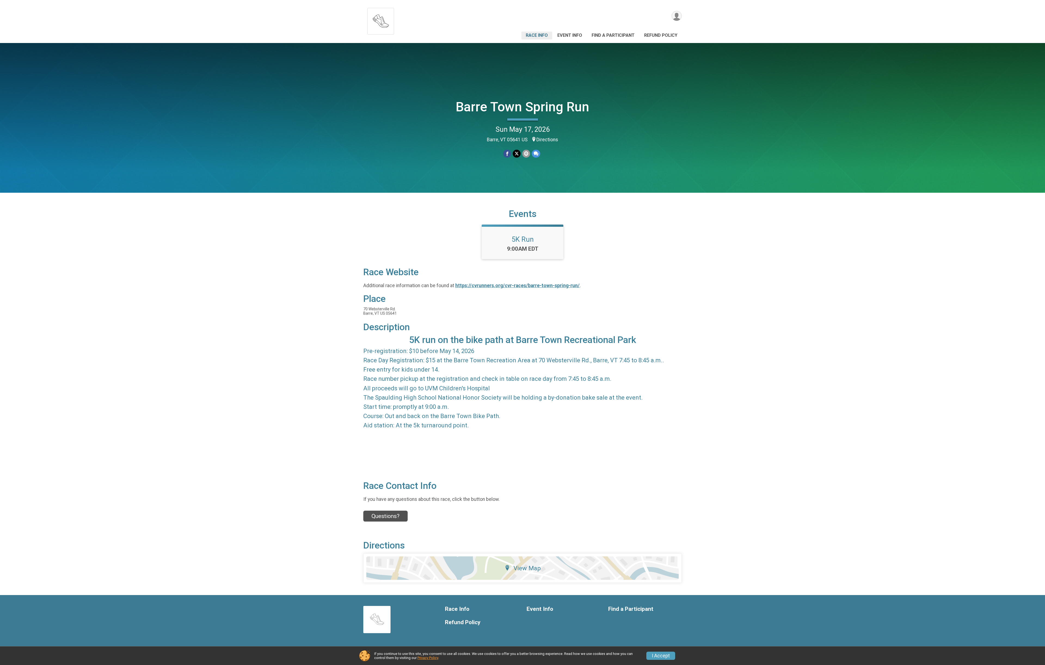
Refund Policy (660, 35)
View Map (527, 568)
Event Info (569, 35)
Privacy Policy (427, 658)
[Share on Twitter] (517, 154)
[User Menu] (677, 16)
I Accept (661, 655)
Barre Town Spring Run (522, 107)
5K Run (523, 239)
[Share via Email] (526, 154)
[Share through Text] (536, 154)
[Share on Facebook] (507, 154)
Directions (547, 139)
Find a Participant (613, 35)
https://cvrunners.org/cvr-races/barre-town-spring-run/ (517, 285)
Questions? (385, 516)
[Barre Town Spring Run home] (380, 20)
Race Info (537, 35)
